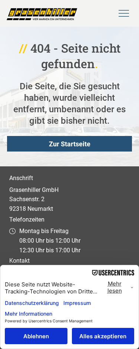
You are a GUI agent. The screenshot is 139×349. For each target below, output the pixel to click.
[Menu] (124, 13)
